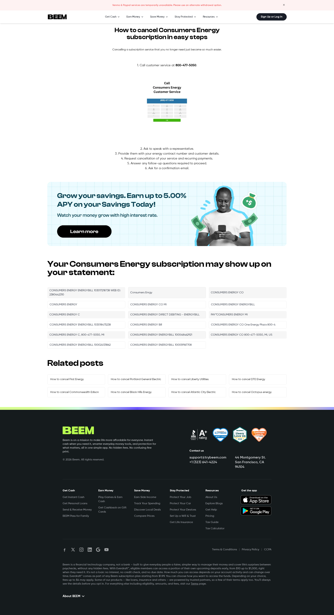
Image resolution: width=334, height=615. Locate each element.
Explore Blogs (214, 503)
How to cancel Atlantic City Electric (193, 392)
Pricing (209, 516)
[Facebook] (65, 550)
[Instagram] (81, 550)
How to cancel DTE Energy (248, 379)
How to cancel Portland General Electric (136, 379)
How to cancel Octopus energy (252, 392)
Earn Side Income (145, 497)
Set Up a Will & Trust (183, 516)
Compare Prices (144, 516)
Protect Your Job (180, 497)
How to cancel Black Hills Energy (131, 392)
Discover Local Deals (147, 509)
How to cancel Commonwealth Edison (74, 392)
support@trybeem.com (207, 457)
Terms (194, 583)
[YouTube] (106, 550)
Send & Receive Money (77, 509)
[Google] (98, 550)
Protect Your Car (180, 503)
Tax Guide (211, 522)
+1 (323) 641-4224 (203, 462)
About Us (211, 497)
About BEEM (71, 596)
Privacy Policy (250, 549)
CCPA (267, 549)
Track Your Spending (147, 503)
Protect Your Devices (183, 509)
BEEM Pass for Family (76, 516)
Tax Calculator (214, 528)
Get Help (211, 509)
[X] (73, 550)
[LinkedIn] (90, 550)
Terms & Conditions (224, 549)
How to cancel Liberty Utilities (190, 379)
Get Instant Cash (73, 497)
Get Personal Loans (75, 503)
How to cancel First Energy (67, 379)
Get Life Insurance (181, 522)
